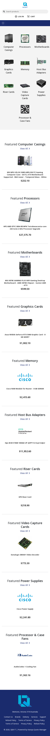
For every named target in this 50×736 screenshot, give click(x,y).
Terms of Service (25, 720)
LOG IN (21, 16)
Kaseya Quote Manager (37, 729)
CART (32, 16)
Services (34, 717)
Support (43, 717)
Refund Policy (10, 720)
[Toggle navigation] (3, 23)
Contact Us (8, 717)
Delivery (26, 717)
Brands (18, 717)
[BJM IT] (25, 5)
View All (24, 148)
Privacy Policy (39, 720)
